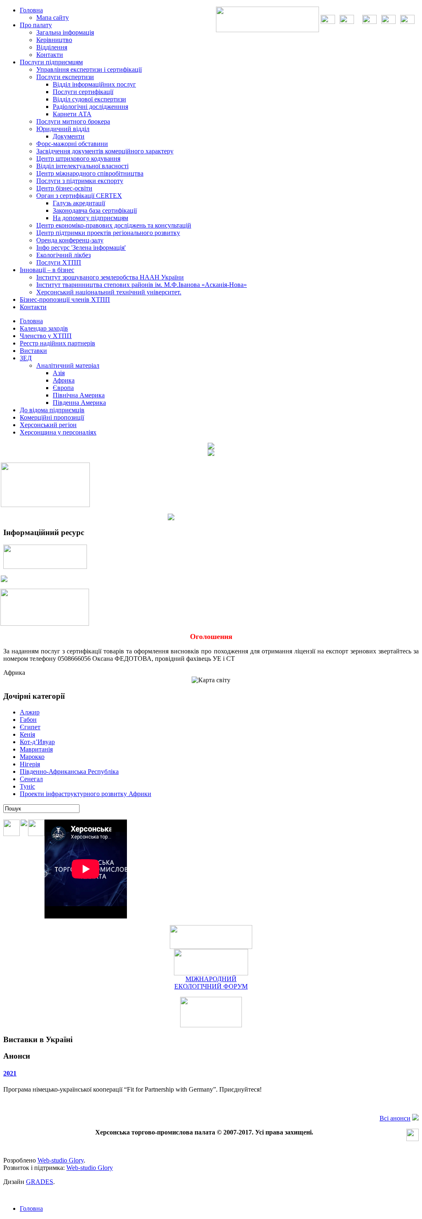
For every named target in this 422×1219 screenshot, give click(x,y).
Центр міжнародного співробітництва (89, 173)
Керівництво (54, 39)
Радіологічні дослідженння (90, 106)
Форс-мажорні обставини (72, 143)
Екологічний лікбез (63, 254)
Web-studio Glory (61, 1160)
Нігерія (30, 764)
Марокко (32, 756)
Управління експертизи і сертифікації (89, 69)
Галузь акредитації (79, 203)
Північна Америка (79, 395)
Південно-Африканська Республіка (69, 771)
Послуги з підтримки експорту (79, 180)
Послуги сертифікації (83, 91)
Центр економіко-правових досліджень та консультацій (113, 225)
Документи (68, 136)
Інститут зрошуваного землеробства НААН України (110, 277)
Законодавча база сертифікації (95, 210)
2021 (9, 1073)
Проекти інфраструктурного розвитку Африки (85, 793)
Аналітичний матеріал (67, 365)
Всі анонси (395, 1118)
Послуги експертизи (65, 76)
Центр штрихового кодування (78, 158)
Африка (64, 380)
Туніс (27, 786)
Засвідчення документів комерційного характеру (104, 151)
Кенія (27, 734)
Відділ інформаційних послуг (94, 84)
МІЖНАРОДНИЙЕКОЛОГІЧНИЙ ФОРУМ (211, 982)
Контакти (49, 54)
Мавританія (36, 749)
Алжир (30, 712)
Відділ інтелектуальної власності (82, 165)
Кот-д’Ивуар (37, 741)
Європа (63, 387)
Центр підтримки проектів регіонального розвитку (108, 232)
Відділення (51, 47)
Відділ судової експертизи (89, 99)
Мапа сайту (52, 17)
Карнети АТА (72, 113)
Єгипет (30, 726)
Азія (59, 372)
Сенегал (31, 778)
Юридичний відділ (62, 128)
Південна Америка (79, 402)
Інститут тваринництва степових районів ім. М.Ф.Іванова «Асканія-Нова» (141, 284)
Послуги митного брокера (73, 121)
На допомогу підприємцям (90, 217)
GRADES (39, 1181)
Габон (28, 719)
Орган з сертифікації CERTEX (79, 195)
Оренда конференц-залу (69, 240)
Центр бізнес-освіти (64, 188)
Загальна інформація (65, 32)
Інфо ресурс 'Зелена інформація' (81, 247)
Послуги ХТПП (58, 262)
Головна (31, 1208)
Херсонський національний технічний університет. (108, 292)
